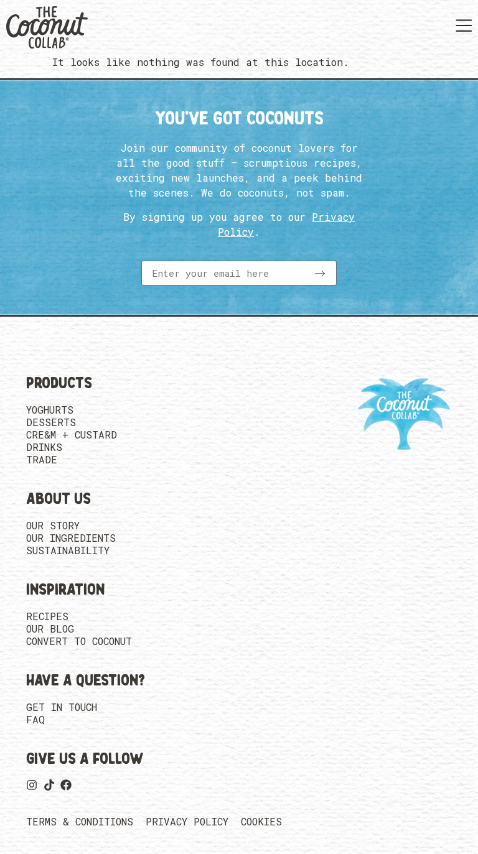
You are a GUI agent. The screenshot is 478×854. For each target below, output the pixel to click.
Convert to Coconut (79, 641)
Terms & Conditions (79, 821)
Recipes (47, 616)
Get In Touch (61, 707)
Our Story (53, 525)
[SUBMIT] (320, 273)
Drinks (44, 447)
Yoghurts (49, 410)
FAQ (35, 719)
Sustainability (68, 550)
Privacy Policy (187, 821)
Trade (41, 459)
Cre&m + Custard (71, 435)
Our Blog (50, 629)
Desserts (51, 422)
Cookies (261, 821)
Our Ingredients (71, 538)
